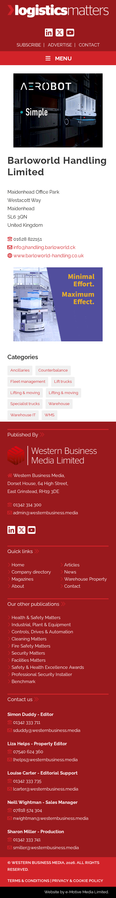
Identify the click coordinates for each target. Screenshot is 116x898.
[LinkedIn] (49, 33)
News (70, 572)
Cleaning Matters (29, 639)
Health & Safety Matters (36, 617)
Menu (63, 58)
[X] (59, 33)
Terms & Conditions (28, 880)
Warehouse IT (23, 415)
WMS (49, 415)
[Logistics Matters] (58, 10)
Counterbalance (53, 370)
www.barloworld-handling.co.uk (48, 255)
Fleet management (27, 381)
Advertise (60, 45)
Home (18, 565)
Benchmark (23, 681)
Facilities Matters (29, 660)
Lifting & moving (25, 393)
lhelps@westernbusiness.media (45, 759)
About (18, 586)
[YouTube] (70, 33)
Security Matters (28, 653)
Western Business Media (38, 862)
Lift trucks (63, 381)
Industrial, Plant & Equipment (41, 624)
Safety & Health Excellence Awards (48, 667)
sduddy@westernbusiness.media (46, 730)
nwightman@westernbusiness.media (50, 818)
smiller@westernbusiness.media (46, 847)
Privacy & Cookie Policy (77, 880)
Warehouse (59, 403)
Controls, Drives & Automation (42, 631)
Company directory (31, 572)
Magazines (22, 579)
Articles (71, 565)
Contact (89, 45)
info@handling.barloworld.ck (44, 247)
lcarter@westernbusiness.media (45, 789)
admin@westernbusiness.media (45, 512)
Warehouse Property (85, 579)
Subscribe (29, 45)
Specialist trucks (25, 403)
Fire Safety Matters (31, 646)
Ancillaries (19, 370)
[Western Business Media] (52, 464)
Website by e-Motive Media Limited (76, 892)
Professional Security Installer (42, 674)
